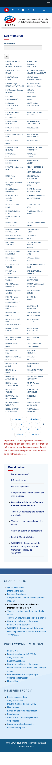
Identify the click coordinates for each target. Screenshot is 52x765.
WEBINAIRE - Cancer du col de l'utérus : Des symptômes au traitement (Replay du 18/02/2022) (26, 631)
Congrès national (15, 657)
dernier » (35, 434)
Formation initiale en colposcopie (22, 674)
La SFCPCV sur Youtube (22, 537)
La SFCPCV (12, 651)
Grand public (15, 581)
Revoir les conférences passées (22, 710)
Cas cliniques (13, 714)
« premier (16, 419)
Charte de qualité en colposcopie (26, 531)
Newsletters (13, 681)
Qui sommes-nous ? (20, 474)
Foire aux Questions (20, 486)
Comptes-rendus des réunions (21, 724)
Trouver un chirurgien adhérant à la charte (26, 618)
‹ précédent (33, 419)
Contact (41, 743)
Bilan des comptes (16, 727)
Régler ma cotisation (17, 697)
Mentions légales (26, 746)
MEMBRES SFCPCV (18, 690)
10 (29, 429)
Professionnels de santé (25, 644)
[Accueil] (26, 25)
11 (38, 429)
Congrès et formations (17, 678)
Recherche (9, 43)
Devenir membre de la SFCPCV (21, 654)
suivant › (20, 434)
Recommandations (16, 661)
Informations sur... (19, 480)
